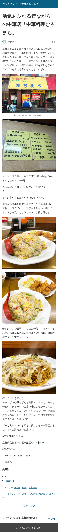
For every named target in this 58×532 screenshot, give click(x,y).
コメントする (29, 506)
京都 (24, 493)
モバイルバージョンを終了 (29, 527)
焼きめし (43, 493)
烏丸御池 (33, 487)
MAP (41, 442)
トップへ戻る (50, 519)
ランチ (17, 487)
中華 (24, 487)
